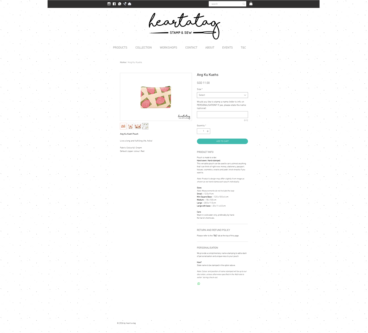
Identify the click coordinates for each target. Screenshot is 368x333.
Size (200, 89)
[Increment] (208, 131)
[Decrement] (199, 131)
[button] (251, 3)
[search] (243, 3)
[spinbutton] (203, 131)
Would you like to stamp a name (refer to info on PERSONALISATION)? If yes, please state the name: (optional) (221, 105)
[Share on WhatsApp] (199, 283)
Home (123, 62)
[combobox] (222, 95)
